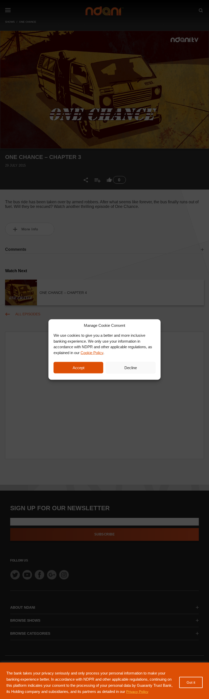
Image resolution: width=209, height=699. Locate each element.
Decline (130, 367)
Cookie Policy (92, 352)
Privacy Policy (137, 692)
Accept (78, 367)
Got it (191, 682)
